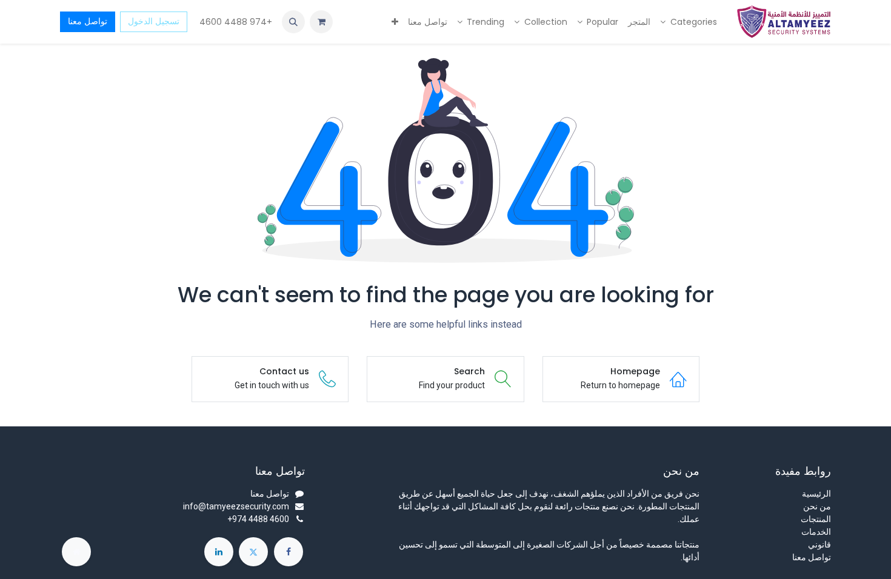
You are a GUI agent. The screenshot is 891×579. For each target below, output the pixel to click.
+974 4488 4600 (234, 22)
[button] (293, 21)
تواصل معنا (87, 21)
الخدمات (816, 532)
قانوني (819, 544)
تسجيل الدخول (153, 21)
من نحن (817, 506)
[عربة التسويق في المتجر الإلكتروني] (321, 21)
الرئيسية (816, 493)
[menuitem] (688, 22)
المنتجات (816, 519)
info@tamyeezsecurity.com (236, 506)
